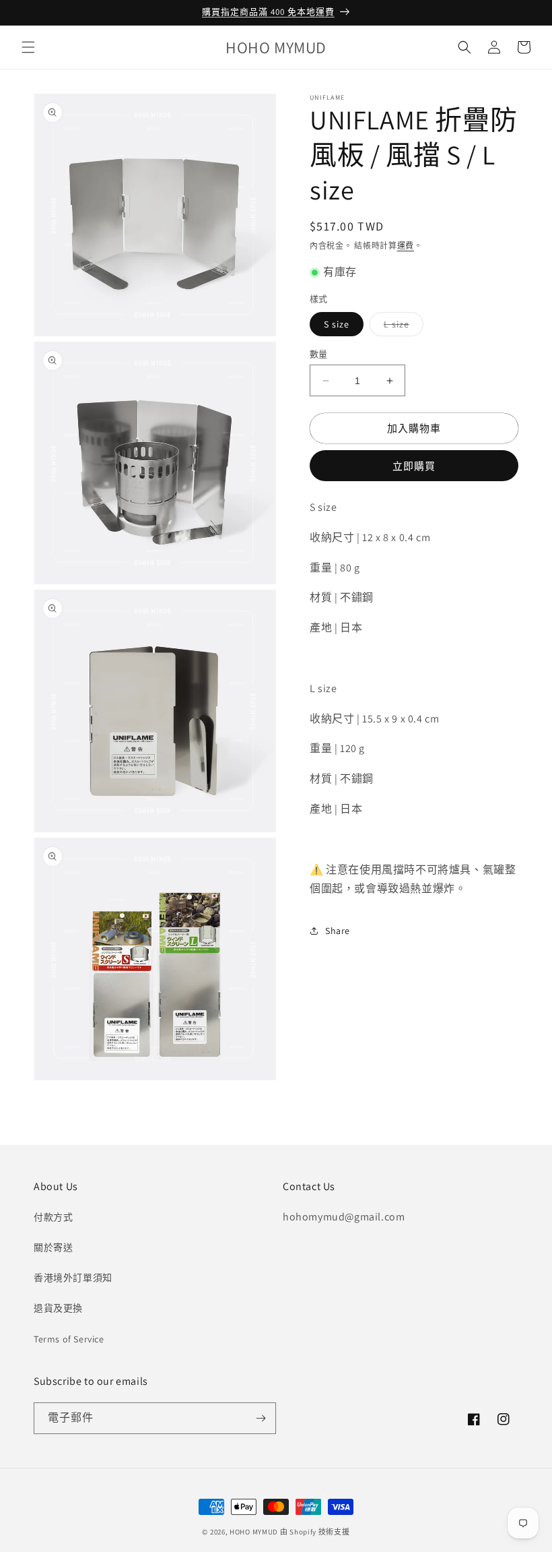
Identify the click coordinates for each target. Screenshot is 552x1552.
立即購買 (414, 466)
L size (401, 326)
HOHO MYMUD (254, 1532)
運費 (405, 246)
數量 (319, 354)
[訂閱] (260, 1418)
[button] (28, 47)
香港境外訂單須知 (73, 1278)
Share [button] (337, 931)
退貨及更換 (58, 1308)
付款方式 (53, 1217)
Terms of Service (69, 1339)
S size (336, 324)
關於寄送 (53, 1247)
